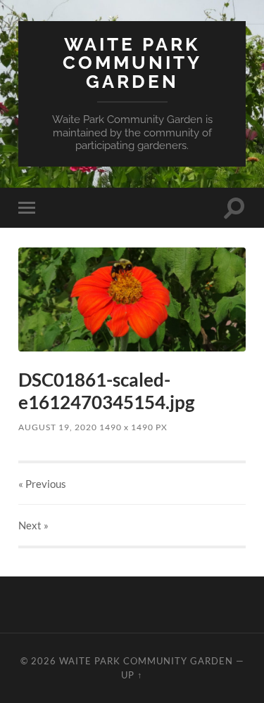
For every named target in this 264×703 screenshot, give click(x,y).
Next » (33, 525)
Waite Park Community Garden (132, 62)
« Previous (42, 483)
